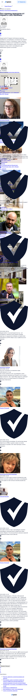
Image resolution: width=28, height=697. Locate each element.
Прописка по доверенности (10, 687)
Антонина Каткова (4, 120)
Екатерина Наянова (5, 367)
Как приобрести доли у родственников (13, 689)
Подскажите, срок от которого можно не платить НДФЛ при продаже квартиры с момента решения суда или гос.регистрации (14, 681)
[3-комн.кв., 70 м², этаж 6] (9, 273)
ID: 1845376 (3, 169)
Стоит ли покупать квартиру (10, 690)
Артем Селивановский (5, 232)
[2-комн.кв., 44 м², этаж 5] (9, 200)
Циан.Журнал (8, 6)
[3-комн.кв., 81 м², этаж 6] (9, 79)
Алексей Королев (4, 496)
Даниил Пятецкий (4, 408)
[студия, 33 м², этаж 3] (9, 152)
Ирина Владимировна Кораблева (8, 474)
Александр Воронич (5, 299)
